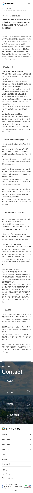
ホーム (3, 8)
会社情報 (4, 434)
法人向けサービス (7, 439)
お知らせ (9, 8)
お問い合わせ (5, 449)
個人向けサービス (7, 444)
